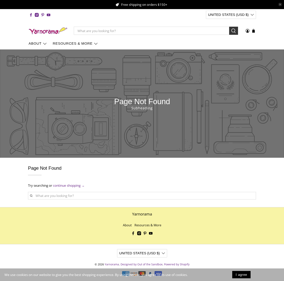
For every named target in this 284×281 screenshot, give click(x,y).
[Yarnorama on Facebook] (31, 15)
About (35, 43)
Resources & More (73, 43)
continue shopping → (69, 185)
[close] (280, 4)
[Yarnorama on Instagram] (37, 15)
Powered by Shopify (177, 264)
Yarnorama (112, 264)
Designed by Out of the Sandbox (141, 264)
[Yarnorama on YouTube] (48, 15)
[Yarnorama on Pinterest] (43, 15)
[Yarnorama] (48, 30)
